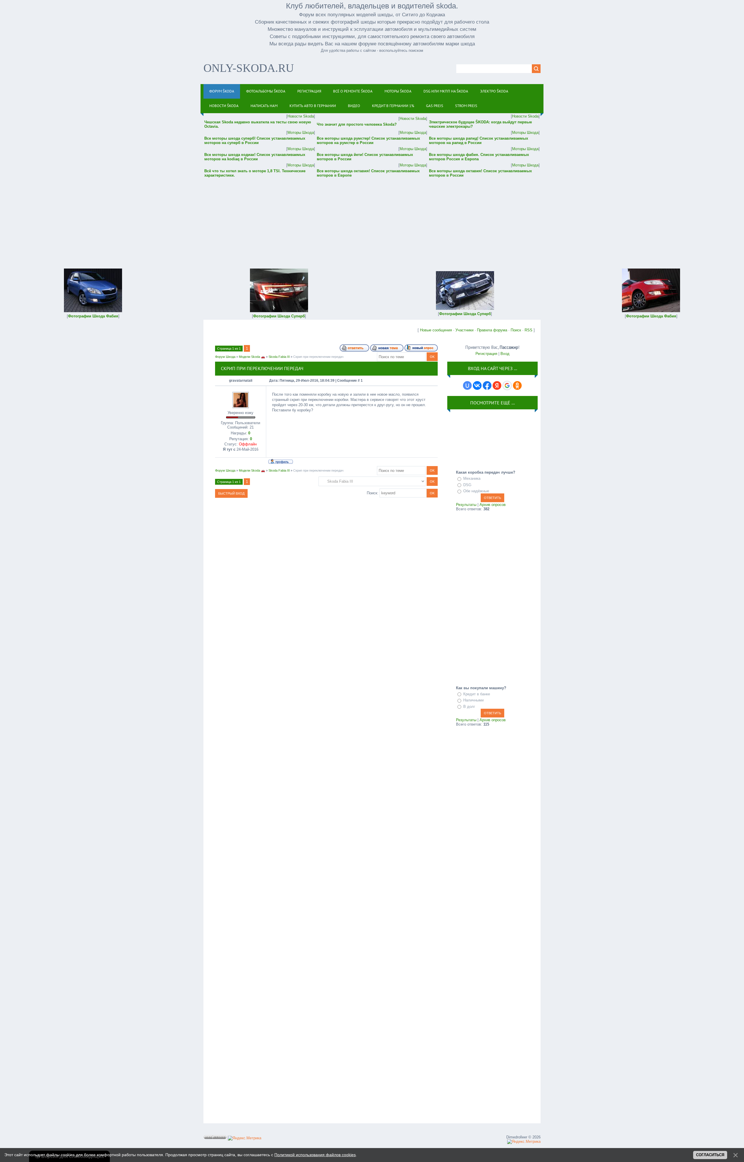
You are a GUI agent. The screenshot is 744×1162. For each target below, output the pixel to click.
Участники (464, 330)
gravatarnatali (240, 381)
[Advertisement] (372, 219)
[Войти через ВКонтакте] (477, 385)
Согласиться (710, 1155)
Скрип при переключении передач (318, 356)
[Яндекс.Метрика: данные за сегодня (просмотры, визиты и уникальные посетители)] (244, 1138)
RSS (528, 330)
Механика (471, 478)
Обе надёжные (476, 491)
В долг (469, 706)
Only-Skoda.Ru (248, 68)
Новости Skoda (300, 116)
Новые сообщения (436, 330)
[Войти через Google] (507, 385)
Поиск (516, 330)
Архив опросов (493, 504)
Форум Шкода (225, 356)
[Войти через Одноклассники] (517, 385)
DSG (467, 485)
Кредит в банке (476, 694)
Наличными (473, 700)
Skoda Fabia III (279, 356)
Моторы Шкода (300, 132)
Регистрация (486, 353)
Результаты (466, 504)
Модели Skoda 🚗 (252, 356)
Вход (504, 353)
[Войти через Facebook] (487, 385)
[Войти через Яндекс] (497, 385)
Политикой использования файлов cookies (315, 1154)
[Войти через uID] (467, 385)
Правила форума (492, 330)
